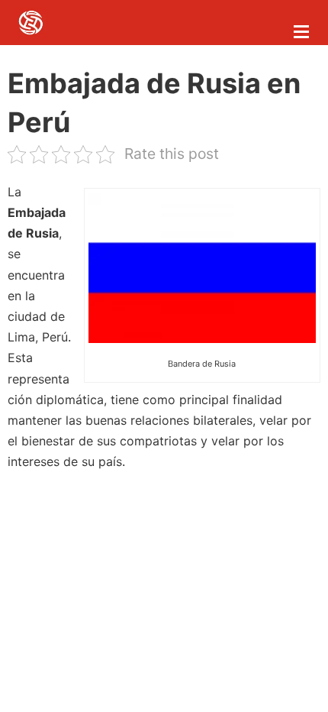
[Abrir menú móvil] (301, 31)
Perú (55, 337)
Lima (21, 337)
